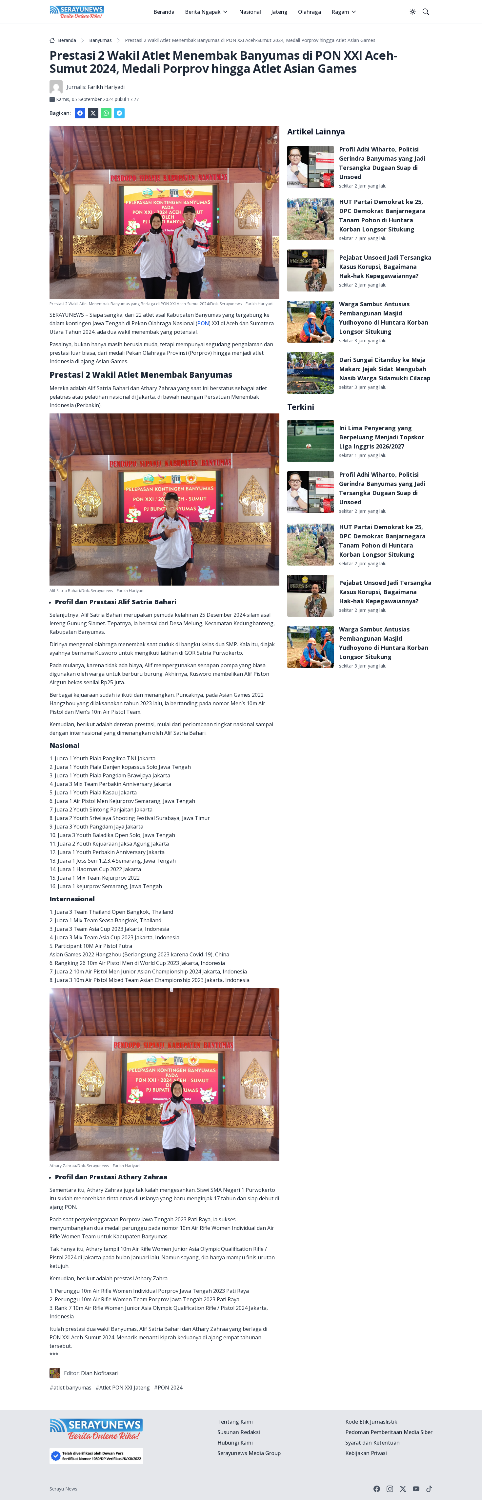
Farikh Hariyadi (106, 86)
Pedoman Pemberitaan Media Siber (388, 1432)
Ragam (340, 11)
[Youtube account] (416, 1489)
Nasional (250, 11)
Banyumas (100, 40)
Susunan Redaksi (238, 1432)
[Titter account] (403, 1489)
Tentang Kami (235, 1421)
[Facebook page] (376, 1489)
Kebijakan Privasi (366, 1453)
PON (203, 323)
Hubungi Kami (235, 1442)
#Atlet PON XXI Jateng (122, 1387)
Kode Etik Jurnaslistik (371, 1421)
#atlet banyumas (70, 1387)
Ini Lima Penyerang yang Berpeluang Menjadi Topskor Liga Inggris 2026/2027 (381, 437)
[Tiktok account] (429, 1489)
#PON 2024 (168, 1387)
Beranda (163, 11)
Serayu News (63, 1489)
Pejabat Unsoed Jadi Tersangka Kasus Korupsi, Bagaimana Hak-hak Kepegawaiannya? (385, 266)
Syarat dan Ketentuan (372, 1442)
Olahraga (309, 11)
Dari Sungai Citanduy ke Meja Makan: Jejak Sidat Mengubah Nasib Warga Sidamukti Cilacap (385, 369)
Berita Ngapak (203, 11)
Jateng (279, 11)
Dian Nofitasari (99, 1373)
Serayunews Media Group (249, 1453)
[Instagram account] (390, 1489)
